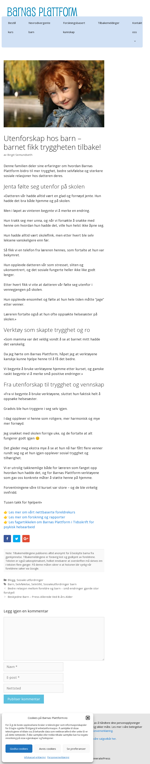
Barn (11, 584)
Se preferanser (76, 748)
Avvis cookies (47, 748)
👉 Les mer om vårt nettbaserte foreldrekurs (39, 512)
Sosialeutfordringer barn (59, 584)
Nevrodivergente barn (39, 27)
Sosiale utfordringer (30, 580)
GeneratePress (100, 758)
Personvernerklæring (58, 757)
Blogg (11, 580)
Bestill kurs (12, 27)
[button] (88, 718)
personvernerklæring (100, 731)
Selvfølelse (23, 584)
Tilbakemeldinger (108, 23)
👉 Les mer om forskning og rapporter (34, 517)
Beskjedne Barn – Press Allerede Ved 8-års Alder (40, 597)
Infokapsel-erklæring (35, 757)
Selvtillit (36, 584)
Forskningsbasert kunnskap (74, 27)
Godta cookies (19, 748)
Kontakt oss (137, 27)
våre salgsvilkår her (104, 738)
